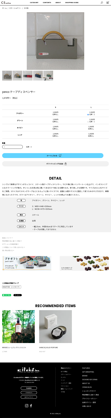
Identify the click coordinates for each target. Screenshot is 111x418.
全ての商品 (64, 371)
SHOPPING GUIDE (71, 3)
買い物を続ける (7, 250)
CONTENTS (47, 3)
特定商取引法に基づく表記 (11, 241)
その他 (26, 8)
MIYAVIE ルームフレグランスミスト (14, 347)
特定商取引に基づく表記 (90, 395)
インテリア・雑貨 (66, 383)
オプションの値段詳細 (9, 244)
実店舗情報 (29, 388)
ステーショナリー (15, 8)
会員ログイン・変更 (89, 402)
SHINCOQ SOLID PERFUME (48, 347)
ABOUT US (86, 383)
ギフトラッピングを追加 (54, 164)
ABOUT (58, 3)
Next (81, 41)
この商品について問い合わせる (12, 247)
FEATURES (86, 368)
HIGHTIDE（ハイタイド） (11, 287)
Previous (30, 41)
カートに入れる (52, 155)
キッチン (63, 377)
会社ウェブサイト (28, 397)
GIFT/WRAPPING (88, 372)
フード (63, 380)
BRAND (84, 376)
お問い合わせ (86, 406)
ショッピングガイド (89, 391)
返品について (6, 238)
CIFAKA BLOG (87, 387)
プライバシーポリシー (89, 398)
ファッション (65, 386)
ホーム (4, 8)
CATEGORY (34, 3)
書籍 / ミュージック (66, 389)
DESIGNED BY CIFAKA (89, 379)
